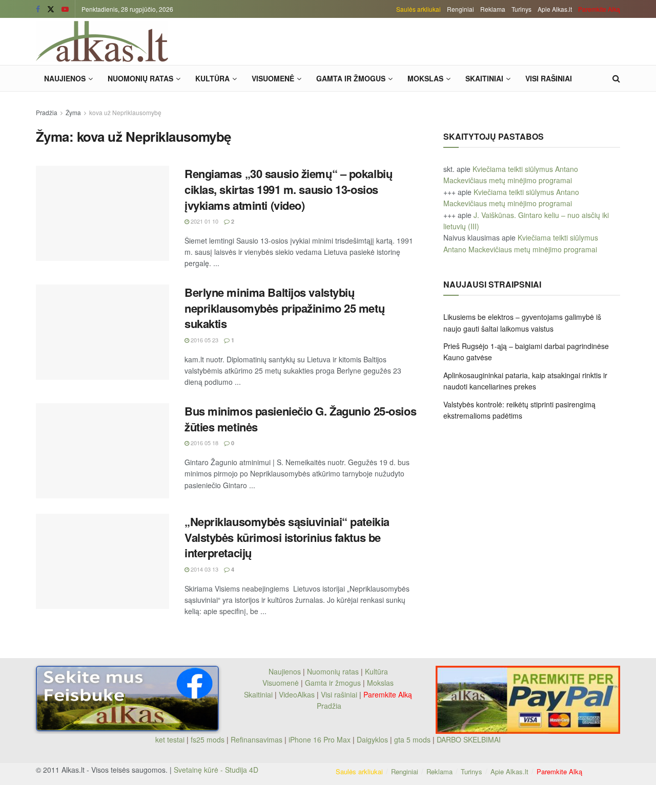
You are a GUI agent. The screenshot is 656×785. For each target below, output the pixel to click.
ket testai (171, 739)
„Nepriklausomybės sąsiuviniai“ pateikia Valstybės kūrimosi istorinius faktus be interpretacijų (286, 537)
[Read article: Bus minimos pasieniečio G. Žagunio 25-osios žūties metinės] (102, 450)
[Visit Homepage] (102, 41)
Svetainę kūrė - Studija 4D (216, 770)
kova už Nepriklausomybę (125, 112)
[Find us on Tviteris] (50, 9)
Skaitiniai (484, 78)
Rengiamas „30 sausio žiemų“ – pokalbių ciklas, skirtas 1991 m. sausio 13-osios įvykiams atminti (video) (288, 189)
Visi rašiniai (548, 78)
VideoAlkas (297, 694)
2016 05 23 (203, 340)
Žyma (73, 112)
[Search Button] (616, 78)
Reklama (492, 9)
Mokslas (425, 78)
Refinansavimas (256, 739)
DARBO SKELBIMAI (469, 739)
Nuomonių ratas (140, 78)
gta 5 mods (413, 739)
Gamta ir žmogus (350, 78)
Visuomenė (273, 78)
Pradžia (46, 112)
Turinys (521, 9)
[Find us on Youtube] (65, 9)
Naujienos (65, 78)
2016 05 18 (203, 443)
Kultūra (212, 78)
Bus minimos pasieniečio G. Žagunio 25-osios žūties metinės (300, 419)
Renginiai (460, 9)
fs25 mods (207, 739)
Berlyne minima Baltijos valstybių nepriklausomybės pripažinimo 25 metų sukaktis (284, 308)
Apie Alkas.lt (555, 9)
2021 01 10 (203, 221)
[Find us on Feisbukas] (38, 9)
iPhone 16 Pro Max (320, 739)
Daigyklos (372, 739)
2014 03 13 (203, 569)
